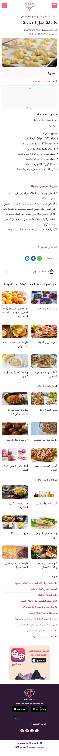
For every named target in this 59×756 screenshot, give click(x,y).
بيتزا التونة (52, 126)
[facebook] (37, 730)
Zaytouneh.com (32, 30)
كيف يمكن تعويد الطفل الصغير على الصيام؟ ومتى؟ (36, 619)
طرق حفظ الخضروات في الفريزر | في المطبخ (38, 625)
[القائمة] (54, 5)
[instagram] (22, 730)
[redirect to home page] (29, 6)
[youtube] (27, 730)
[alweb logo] (35, 743)
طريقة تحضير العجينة (43, 81)
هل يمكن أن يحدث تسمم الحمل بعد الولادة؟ (39, 607)
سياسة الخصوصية (20, 719)
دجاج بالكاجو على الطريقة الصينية (43, 613)
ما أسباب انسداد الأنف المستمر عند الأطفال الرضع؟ (36, 583)
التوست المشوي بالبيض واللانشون (43, 589)
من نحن (39, 719)
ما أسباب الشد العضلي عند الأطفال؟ (42, 631)
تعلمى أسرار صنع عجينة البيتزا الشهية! (26, 229)
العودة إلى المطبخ (48, 247)
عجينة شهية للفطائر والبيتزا (45, 120)
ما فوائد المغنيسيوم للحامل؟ (45, 637)
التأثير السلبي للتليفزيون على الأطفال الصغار (39, 601)
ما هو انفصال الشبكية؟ (47, 595)
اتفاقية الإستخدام (38, 724)
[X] (32, 730)
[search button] (4, 5)
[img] (29, 663)
